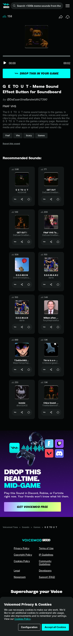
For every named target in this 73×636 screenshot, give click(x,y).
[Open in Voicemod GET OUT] (44, 199)
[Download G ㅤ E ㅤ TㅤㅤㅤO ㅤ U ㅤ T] (28, 199)
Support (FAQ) (47, 577)
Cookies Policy (22, 618)
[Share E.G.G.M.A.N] (22, 327)
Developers (45, 570)
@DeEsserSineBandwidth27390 (27, 99)
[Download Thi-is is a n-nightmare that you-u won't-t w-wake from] (57, 369)
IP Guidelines (46, 554)
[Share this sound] (60, 17)
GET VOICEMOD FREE (32, 507)
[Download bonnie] (28, 412)
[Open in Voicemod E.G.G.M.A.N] (15, 327)
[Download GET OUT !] (28, 241)
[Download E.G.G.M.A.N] (28, 327)
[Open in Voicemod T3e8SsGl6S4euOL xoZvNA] (15, 369)
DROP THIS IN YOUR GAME (39, 73)
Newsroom (20, 577)
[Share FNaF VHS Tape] (51, 241)
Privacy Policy (21, 548)
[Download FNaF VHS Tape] (57, 241)
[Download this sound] (67, 17)
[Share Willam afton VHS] (51, 327)
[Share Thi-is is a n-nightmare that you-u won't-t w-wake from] (51, 369)
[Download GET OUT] (57, 199)
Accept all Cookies (55, 627)
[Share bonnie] (22, 412)
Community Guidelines (45, 563)
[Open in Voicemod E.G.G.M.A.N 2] (44, 284)
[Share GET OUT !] (22, 241)
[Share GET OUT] (51, 199)
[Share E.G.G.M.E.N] (22, 284)
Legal (17, 570)
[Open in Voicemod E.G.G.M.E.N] (15, 284)
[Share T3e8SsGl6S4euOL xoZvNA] (22, 369)
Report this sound (11, 143)
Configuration (29, 627)
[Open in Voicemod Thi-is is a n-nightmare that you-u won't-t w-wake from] (44, 369)
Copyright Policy (23, 554)
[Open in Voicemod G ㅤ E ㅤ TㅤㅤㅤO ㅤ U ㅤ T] (15, 199)
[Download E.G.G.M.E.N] (28, 284)
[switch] (5, 63)
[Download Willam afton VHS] (57, 327)
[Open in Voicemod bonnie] (15, 412)
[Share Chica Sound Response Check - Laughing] (51, 412)
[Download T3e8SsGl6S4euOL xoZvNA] (28, 369)
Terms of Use (46, 548)
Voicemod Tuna (10, 527)
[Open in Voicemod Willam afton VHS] (44, 327)
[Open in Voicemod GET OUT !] (15, 241)
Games (36, 527)
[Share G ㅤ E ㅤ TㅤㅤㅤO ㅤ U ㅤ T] (22, 199)
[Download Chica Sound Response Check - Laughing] (57, 412)
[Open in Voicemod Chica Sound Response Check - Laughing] (44, 412)
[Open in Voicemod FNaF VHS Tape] (44, 241)
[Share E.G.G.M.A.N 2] (51, 284)
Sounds (25, 527)
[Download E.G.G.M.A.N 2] (57, 284)
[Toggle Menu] (67, 5)
